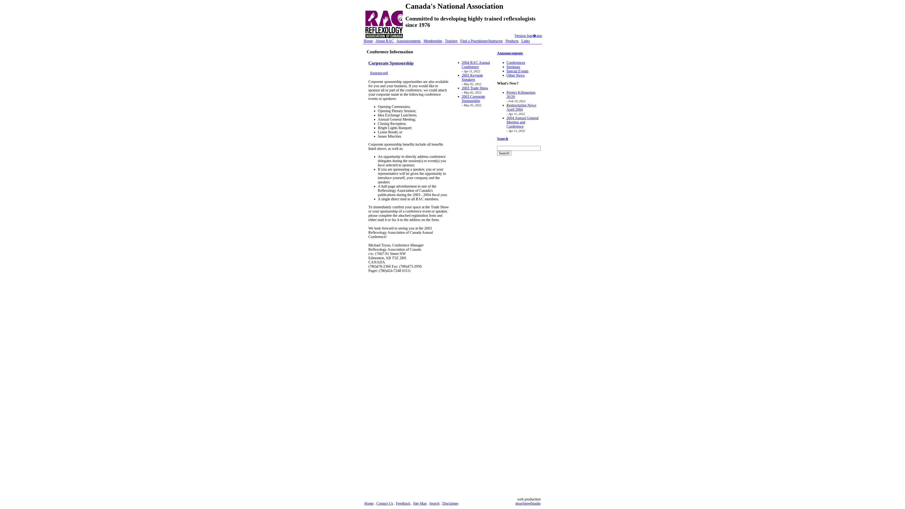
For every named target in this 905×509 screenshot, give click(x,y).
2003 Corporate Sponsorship (473, 98)
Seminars (513, 67)
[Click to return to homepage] (384, 37)
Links (525, 41)
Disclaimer (450, 503)
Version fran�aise (528, 36)
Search (434, 503)
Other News (515, 75)
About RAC (384, 41)
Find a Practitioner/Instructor (481, 41)
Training (451, 41)
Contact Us (384, 503)
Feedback (403, 503)
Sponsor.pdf (379, 73)
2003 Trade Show (475, 88)
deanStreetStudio (528, 503)
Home (368, 41)
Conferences (515, 63)
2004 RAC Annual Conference (476, 65)
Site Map (420, 503)
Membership (433, 41)
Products (512, 41)
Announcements (408, 41)
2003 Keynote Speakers (472, 77)
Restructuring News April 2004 (521, 107)
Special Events (517, 71)
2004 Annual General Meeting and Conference (522, 122)
